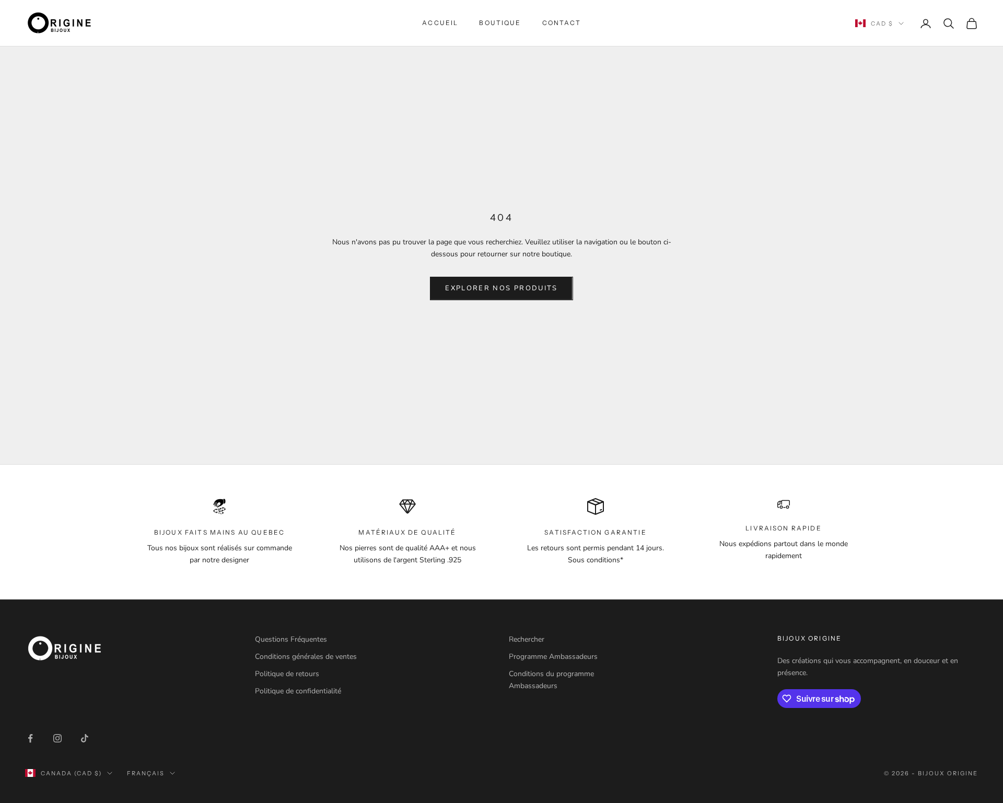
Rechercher (526, 639)
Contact (561, 23)
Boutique (500, 23)
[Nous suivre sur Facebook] (30, 738)
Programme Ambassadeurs (553, 657)
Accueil (440, 23)
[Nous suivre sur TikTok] (84, 738)
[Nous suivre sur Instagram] (57, 738)
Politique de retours (287, 674)
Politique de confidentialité (298, 691)
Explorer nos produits (501, 288)
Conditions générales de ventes (306, 657)
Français (146, 773)
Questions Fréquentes (291, 639)
